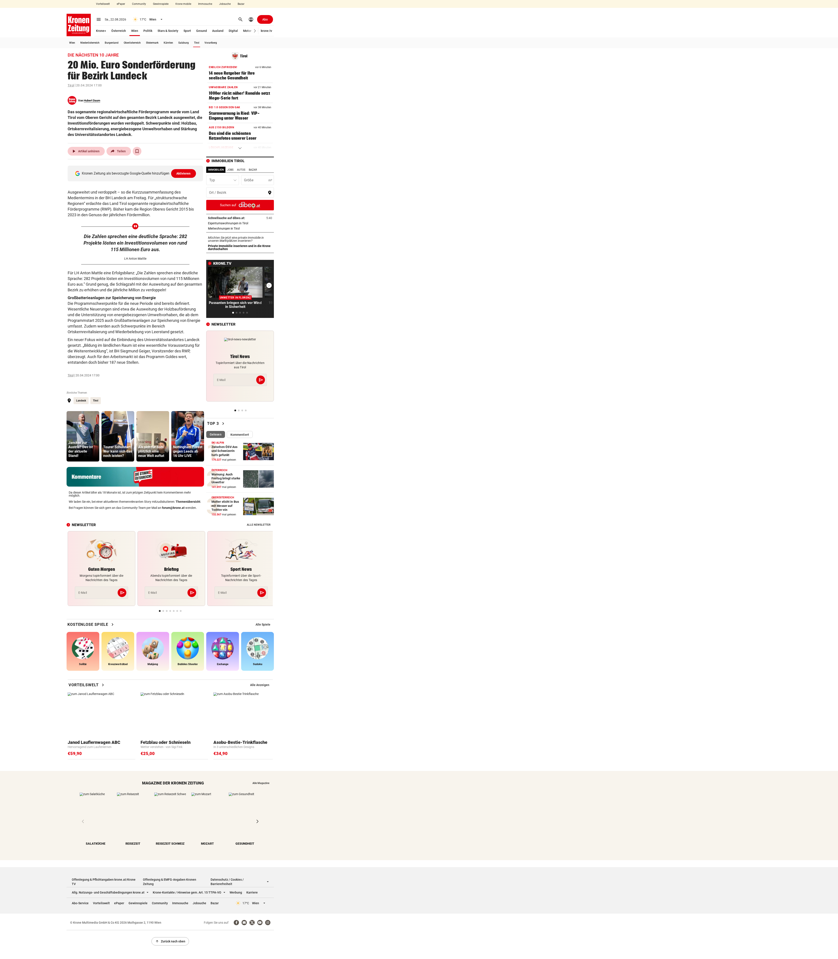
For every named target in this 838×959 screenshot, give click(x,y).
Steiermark (152, 42)
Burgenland (111, 42)
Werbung (236, 892)
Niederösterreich (90, 42)
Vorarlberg (210, 42)
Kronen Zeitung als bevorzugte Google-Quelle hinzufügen (136, 173)
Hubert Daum (92, 100)
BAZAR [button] (253, 169)
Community (139, 3)
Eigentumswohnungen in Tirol (240, 223)
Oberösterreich (132, 42)
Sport (187, 31)
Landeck (81, 400)
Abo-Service (80, 903)
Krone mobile (183, 3)
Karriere (252, 892)
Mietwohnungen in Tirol (237, 228)
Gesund (201, 31)
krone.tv (266, 31)
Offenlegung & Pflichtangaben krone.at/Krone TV (104, 882)
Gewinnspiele (160, 3)
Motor (247, 31)
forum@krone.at (173, 508)
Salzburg (183, 42)
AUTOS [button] (241, 169)
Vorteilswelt (103, 3)
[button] (255, 31)
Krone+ (101, 31)
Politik (147, 31)
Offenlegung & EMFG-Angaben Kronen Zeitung (169, 882)
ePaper (121, 3)
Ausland (217, 31)
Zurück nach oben (170, 941)
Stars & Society (168, 31)
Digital (233, 31)
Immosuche (205, 3)
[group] (83, 436)
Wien (134, 31)
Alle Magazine (260, 783)
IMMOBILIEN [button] (216, 169)
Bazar (241, 3)
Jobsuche (225, 3)
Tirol (196, 42)
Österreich (118, 31)
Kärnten (168, 42)
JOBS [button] (230, 169)
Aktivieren (183, 173)
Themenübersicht (188, 501)
